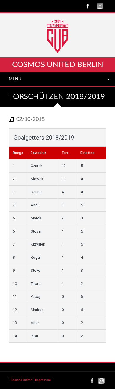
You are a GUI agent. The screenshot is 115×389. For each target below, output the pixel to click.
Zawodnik (38, 153)
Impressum (43, 380)
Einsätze (87, 153)
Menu (15, 79)
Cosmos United (21, 380)
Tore (65, 153)
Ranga (18, 153)
